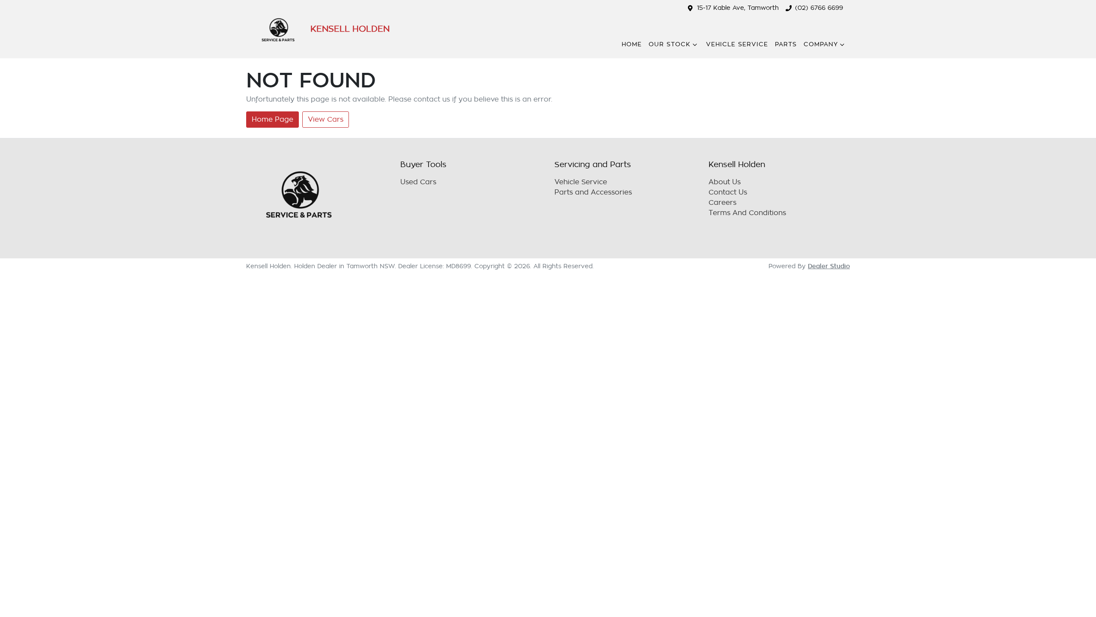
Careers (722, 202)
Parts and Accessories (593, 192)
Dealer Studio (829, 266)
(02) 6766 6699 (819, 8)
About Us (725, 182)
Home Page (272, 119)
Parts (786, 44)
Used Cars (418, 182)
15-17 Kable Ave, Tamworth (738, 8)
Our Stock (670, 44)
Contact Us (728, 192)
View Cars (325, 119)
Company (821, 44)
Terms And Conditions (747, 213)
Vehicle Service (737, 44)
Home (632, 44)
